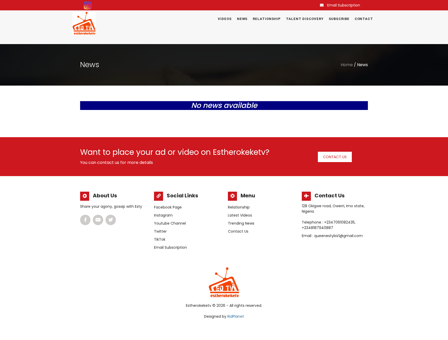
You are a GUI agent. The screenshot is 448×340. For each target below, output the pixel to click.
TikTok (159, 239)
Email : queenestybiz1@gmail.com (332, 235)
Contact (364, 19)
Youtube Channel (170, 223)
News (242, 19)
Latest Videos (240, 215)
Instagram (163, 215)
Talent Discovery (304, 19)
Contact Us (335, 156)
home (347, 65)
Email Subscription (343, 5)
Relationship (267, 19)
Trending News (241, 223)
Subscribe (339, 19)
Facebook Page (168, 207)
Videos (225, 19)
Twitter (160, 231)
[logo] (84, 23)
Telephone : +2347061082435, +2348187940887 (328, 225)
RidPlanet (235, 316)
